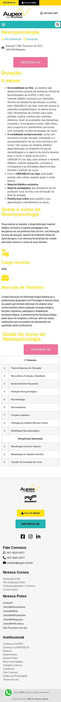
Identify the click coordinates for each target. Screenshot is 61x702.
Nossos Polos (15, 596)
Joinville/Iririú (10, 611)
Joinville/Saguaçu (13, 619)
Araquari (8, 603)
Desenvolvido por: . (30, 699)
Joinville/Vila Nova (13, 623)
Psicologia (32, 39)
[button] (3, 24)
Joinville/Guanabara (14, 607)
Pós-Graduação (13, 39)
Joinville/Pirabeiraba (14, 615)
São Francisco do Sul (15, 628)
